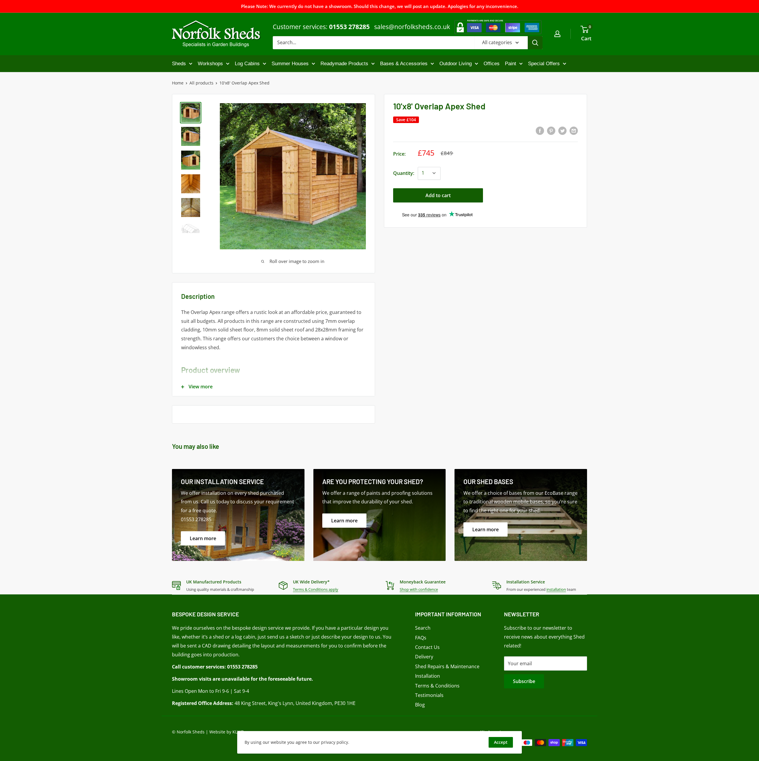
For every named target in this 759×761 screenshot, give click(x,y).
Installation (427, 676)
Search (422, 628)
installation (556, 589)
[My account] (557, 34)
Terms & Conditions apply (315, 589)
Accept (501, 742)
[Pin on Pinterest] (551, 130)
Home (178, 83)
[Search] (535, 42)
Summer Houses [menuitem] (290, 63)
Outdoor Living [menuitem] (455, 63)
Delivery (424, 656)
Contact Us (427, 647)
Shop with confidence (419, 589)
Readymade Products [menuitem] (344, 63)
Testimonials (429, 695)
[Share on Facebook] (540, 130)
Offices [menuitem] (492, 63)
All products (201, 83)
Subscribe (524, 681)
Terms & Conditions (437, 685)
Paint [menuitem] (510, 63)
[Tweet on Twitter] (562, 130)
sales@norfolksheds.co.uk (412, 27)
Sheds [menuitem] (179, 63)
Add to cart (438, 195)
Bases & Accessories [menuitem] (404, 63)
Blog (420, 704)
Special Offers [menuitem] (544, 63)
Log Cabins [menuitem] (247, 63)
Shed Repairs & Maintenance (447, 666)
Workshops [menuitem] (210, 63)
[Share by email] (574, 130)
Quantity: (403, 173)
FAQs (420, 637)
